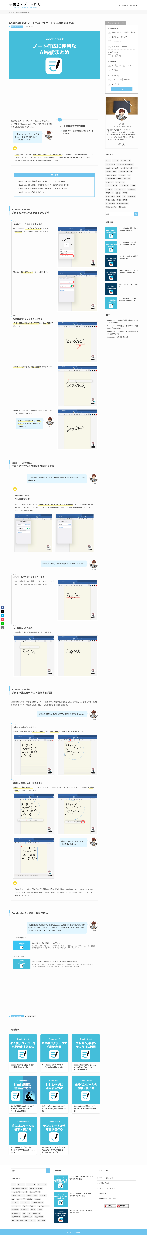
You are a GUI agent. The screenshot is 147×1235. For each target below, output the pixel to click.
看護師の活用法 (122, 200)
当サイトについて (106, 1178)
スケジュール (120, 182)
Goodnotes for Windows (125, 164)
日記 (124, 196)
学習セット (109, 193)
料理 (118, 196)
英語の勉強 (122, 207)
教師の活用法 (110, 196)
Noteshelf (122, 175)
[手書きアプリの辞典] (25, 5)
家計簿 (118, 193)
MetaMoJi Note (111, 175)
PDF (129, 175)
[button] (2, 607)
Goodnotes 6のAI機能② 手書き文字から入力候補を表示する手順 (44, 185)
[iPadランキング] (110, 1207)
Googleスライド (111, 171)
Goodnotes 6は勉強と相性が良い (31, 192)
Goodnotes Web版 (112, 168)
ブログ (133, 186)
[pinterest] (123, 144)
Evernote (116, 161)
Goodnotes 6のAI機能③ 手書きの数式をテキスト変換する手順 (43, 188)
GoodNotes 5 (125, 161)
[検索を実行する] (136, 214)
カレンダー (109, 182)
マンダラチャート (120, 189)
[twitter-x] (119, 144)
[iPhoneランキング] (123, 1207)
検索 (121, 89)
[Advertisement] (54, 97)
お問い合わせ (104, 1183)
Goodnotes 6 (32, 1016)
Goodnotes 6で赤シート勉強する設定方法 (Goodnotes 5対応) (56, 961)
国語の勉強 (131, 189)
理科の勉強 (131, 196)
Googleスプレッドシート (129, 168)
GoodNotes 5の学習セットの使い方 (46, 943)
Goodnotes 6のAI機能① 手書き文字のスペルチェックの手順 (42, 181)
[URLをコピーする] (2, 627)
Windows (127, 179)
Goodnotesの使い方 (16, 26)
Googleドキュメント (125, 171)
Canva (108, 161)
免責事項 (102, 1193)
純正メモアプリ (111, 207)
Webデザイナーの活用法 (114, 179)
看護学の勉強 (110, 200)
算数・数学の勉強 (122, 203)
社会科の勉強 (110, 203)
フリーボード (124, 186)
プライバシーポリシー (108, 1188)
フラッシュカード (111, 186)
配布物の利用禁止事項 (108, 1198)
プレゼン (109, 189)
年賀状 (125, 193)
